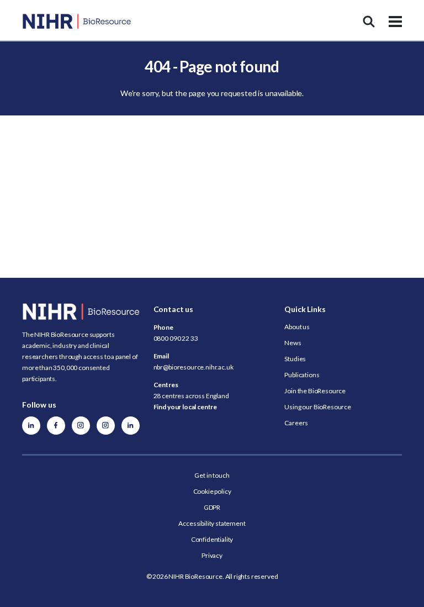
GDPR (212, 507)
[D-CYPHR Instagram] (81, 425)
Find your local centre (185, 407)
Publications (301, 375)
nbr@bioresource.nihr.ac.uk (193, 367)
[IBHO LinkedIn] (130, 425)
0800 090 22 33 (175, 338)
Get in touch (211, 475)
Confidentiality (212, 539)
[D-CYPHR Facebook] (56, 425)
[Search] (368, 21)
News (292, 343)
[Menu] (395, 21)
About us (297, 327)
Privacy (212, 555)
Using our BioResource (317, 407)
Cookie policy (212, 491)
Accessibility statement (211, 523)
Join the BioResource (315, 391)
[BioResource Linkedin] (31, 425)
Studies (295, 359)
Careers (296, 423)
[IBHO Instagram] (106, 425)
